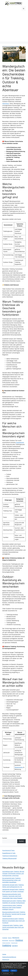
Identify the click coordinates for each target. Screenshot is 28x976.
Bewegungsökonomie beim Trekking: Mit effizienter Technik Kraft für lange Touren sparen (14, 914)
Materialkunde (12, 940)
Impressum (5, 959)
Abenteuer (5, 103)
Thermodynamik (14, 942)
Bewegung (15, 937)
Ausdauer (4, 937)
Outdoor (19, 940)
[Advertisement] (14, 27)
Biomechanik (5, 940)
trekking (6, 945)
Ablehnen (14, 970)
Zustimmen (5, 970)
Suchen (4, 838)
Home (4, 954)
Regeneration (19, 767)
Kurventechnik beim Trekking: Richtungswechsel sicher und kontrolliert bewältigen (11, 880)
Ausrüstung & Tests (8, 850)
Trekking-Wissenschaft (9, 858)
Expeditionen (20, 442)
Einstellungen (8, 966)
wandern (15, 946)
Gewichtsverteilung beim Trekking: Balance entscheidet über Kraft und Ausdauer (13, 920)
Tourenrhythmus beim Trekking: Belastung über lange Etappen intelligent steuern (12, 907)
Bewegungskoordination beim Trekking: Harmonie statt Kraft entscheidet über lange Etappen (12, 896)
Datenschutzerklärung (9, 957)
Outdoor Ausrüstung (6, 942)
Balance (10, 937)
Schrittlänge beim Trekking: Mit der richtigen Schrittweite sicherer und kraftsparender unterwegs (13, 873)
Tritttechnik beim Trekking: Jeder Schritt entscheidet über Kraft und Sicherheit (13, 927)
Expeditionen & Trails (8, 853)
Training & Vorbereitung (9, 856)
